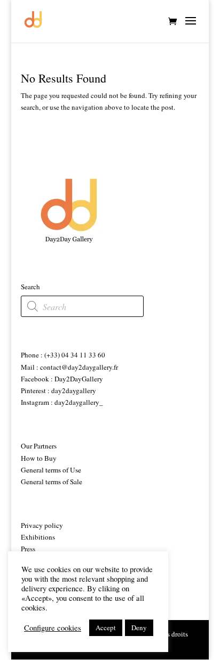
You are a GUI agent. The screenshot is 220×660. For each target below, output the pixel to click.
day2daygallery (73, 390)
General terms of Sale (51, 481)
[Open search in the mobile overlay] (82, 306)
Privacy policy (42, 525)
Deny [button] (139, 627)
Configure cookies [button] (52, 628)
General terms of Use (51, 470)
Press (28, 548)
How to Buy (39, 458)
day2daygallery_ (78, 402)
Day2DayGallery (78, 379)
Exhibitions (38, 537)
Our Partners (39, 446)
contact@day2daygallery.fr (78, 367)
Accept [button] (106, 627)
